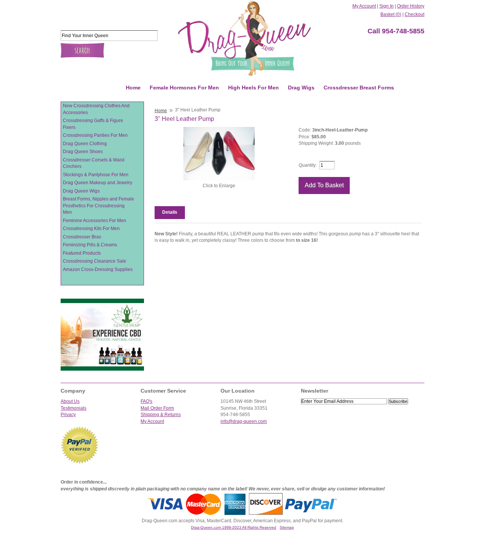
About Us (70, 401)
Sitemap (287, 527)
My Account (364, 6)
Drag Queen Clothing (85, 143)
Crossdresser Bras (82, 237)
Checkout (414, 14)
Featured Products (82, 253)
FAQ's (146, 401)
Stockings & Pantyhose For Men (95, 174)
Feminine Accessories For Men (94, 220)
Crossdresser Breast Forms (359, 88)
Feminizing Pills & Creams (90, 244)
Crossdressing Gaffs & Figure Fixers (93, 124)
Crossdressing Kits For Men (91, 228)
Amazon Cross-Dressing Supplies (98, 269)
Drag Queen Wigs (81, 191)
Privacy (68, 414)
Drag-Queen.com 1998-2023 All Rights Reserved (233, 527)
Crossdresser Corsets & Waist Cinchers (93, 163)
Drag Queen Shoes (83, 151)
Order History (410, 6)
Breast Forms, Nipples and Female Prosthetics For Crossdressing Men (98, 205)
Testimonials (73, 408)
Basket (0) (390, 14)
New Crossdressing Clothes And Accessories (96, 109)
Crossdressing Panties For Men (95, 135)
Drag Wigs (301, 88)
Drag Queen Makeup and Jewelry (97, 182)
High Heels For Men (253, 88)
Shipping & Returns (161, 414)
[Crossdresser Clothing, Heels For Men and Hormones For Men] (244, 38)
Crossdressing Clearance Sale (94, 261)
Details (169, 212)
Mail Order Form (157, 408)
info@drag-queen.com (244, 421)
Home (133, 88)
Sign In (386, 6)
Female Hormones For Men (184, 88)
